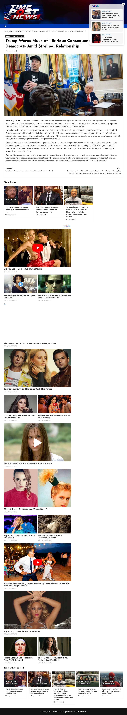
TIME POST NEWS (17, 36)
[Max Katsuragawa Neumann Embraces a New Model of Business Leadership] (48, 195)
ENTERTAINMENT (11, 199)
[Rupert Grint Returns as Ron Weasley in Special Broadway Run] (18, 195)
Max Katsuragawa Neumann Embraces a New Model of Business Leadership (47, 209)
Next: (94, 171)
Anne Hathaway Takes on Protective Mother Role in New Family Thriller (87, 691)
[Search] (5, 26)
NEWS (8, 36)
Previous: (29, 169)
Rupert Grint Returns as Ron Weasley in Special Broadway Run (17, 209)
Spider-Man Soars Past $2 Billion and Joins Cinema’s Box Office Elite (111, 691)
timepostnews (11, 51)
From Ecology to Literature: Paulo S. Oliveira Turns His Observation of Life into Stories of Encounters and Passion (77, 212)
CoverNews (70, 712)
